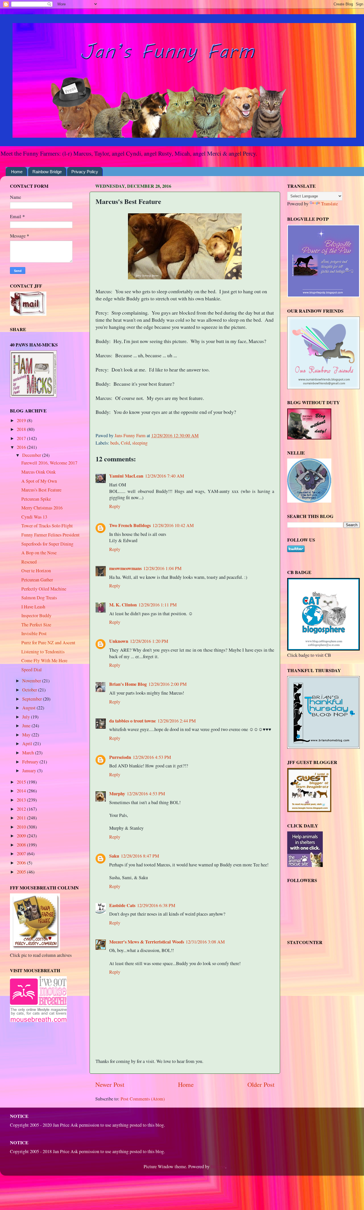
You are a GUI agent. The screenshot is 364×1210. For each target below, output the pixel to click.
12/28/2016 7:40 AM (164, 476)
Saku (114, 855)
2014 (22, 791)
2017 (22, 438)
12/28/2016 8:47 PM (140, 856)
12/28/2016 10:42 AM (173, 525)
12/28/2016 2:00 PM (167, 684)
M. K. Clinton (123, 604)
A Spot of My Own (39, 481)
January (29, 770)
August (29, 708)
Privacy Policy (84, 171)
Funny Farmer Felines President (50, 535)
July (26, 717)
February (31, 762)
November (32, 681)
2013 (22, 800)
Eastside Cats (122, 905)
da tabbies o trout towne (132, 720)
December (32, 455)
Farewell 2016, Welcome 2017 (49, 463)
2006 (22, 863)
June (27, 725)
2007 (22, 853)
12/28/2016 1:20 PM (149, 641)
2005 (22, 872)
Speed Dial (31, 669)
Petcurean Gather (37, 580)
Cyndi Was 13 (34, 517)
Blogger (218, 1166)
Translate (329, 204)
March (28, 752)
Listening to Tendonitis (43, 652)
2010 (22, 827)
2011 (22, 818)
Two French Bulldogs (130, 525)
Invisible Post (34, 633)
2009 (22, 836)
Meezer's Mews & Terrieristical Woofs (146, 941)
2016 (22, 447)
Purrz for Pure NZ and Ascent (48, 642)
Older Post (260, 1084)
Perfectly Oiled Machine (43, 589)
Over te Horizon (36, 570)
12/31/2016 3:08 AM (205, 942)
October (30, 690)
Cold (125, 443)
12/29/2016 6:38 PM (156, 905)
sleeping (140, 443)
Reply (114, 506)
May (27, 735)
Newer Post (109, 1084)
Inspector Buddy (36, 615)
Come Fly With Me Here (44, 660)
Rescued (29, 562)
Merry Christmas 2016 (42, 508)
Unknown (118, 641)
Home (16, 171)
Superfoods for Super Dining (47, 544)
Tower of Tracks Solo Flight (47, 526)
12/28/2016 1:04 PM (162, 568)
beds (114, 443)
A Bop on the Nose (39, 553)
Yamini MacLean (126, 475)
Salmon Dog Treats (39, 597)
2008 (22, 845)
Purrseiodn (120, 757)
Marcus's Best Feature (41, 490)
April (27, 743)
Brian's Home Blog (128, 684)
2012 (22, 809)
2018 (22, 429)
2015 (22, 782)
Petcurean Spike (36, 499)
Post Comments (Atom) (143, 1099)
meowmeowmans (125, 568)
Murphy (117, 793)
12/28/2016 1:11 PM (157, 605)
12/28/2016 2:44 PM (177, 721)
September (32, 699)
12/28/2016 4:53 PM (152, 757)
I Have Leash (33, 607)
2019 (22, 420)
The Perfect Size (36, 624)
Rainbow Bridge (47, 171)
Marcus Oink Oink (38, 472)
